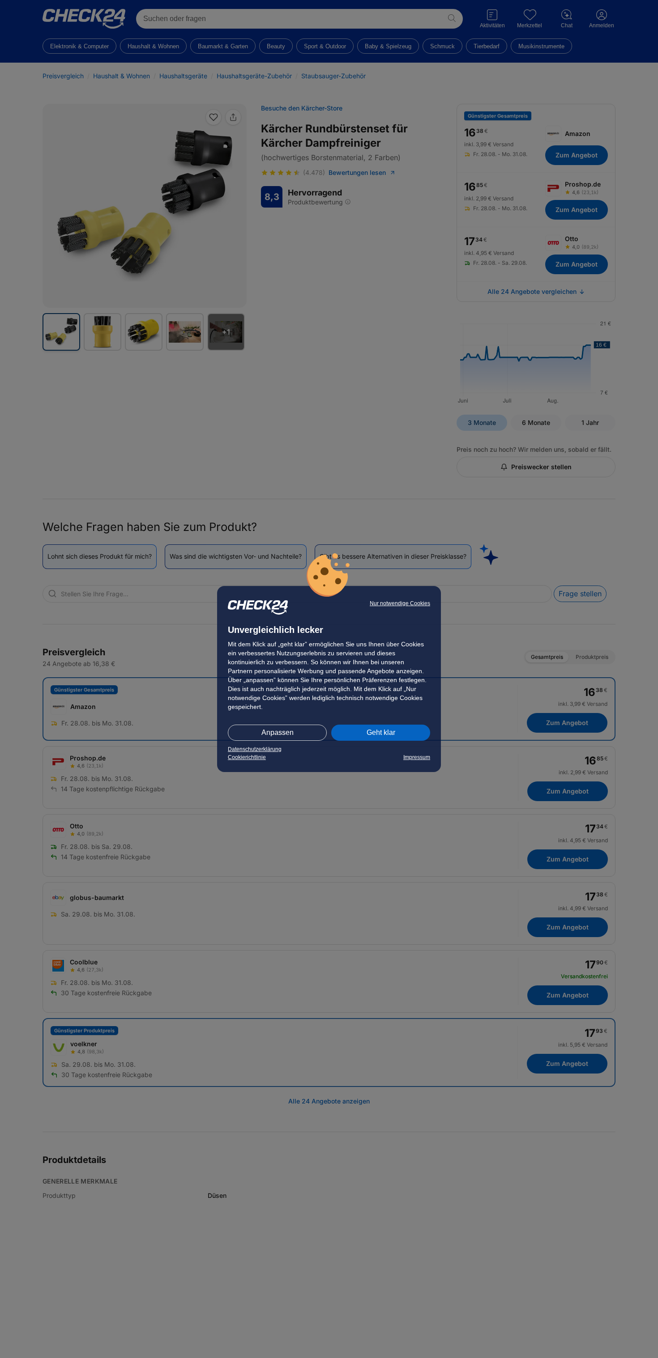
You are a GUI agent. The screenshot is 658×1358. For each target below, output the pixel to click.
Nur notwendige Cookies (400, 603)
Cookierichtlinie (247, 757)
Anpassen (277, 732)
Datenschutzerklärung (255, 749)
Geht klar (381, 732)
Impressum (416, 757)
